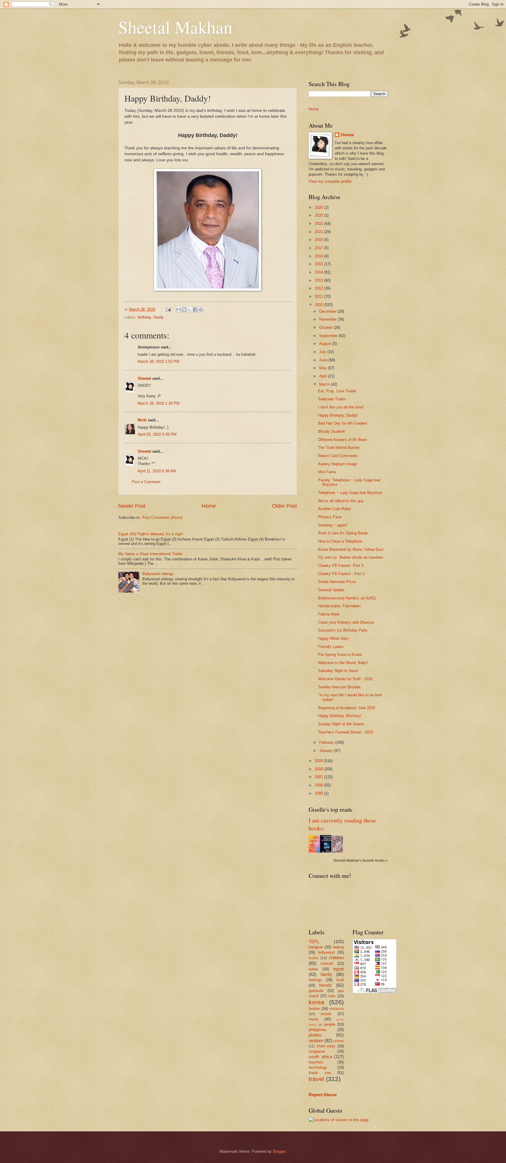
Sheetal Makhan (175, 27)
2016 (319, 256)
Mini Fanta (327, 472)
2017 (319, 248)
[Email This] (179, 309)
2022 (319, 223)
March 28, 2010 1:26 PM (159, 403)
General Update (331, 590)
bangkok (316, 947)
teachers (316, 1062)
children (336, 957)
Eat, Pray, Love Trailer (337, 391)
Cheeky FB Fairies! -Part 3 (340, 565)
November (328, 319)
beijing (338, 947)
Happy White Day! (333, 638)
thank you (320, 1072)
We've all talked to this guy (341, 501)
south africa (320, 1056)
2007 (319, 777)
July (323, 352)
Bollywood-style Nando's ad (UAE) (347, 598)
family (158, 317)
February (327, 742)
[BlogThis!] (184, 309)
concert (327, 963)
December (328, 311)
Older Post (284, 506)
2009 (319, 761)
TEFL (314, 941)
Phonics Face (329, 517)
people (329, 1024)
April (323, 376)
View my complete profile (330, 181)
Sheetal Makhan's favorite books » (360, 860)
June (324, 360)
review (338, 1041)
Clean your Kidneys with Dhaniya (346, 622)
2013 (319, 280)
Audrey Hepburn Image (337, 464)
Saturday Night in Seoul (338, 670)
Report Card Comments (338, 456)
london (314, 1008)
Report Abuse (323, 1094)
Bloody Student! (331, 431)
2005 (319, 793)
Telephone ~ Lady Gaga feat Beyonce (350, 492)
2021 (319, 232)
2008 (319, 769)
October (326, 327)
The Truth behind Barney (339, 447)
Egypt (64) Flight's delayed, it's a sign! (150, 534)
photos (315, 1034)
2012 (319, 288)
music (314, 1019)
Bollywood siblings (158, 574)
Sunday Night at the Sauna (341, 724)
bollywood (326, 952)
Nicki (142, 420)
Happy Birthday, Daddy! (338, 415)
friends (325, 985)
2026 (319, 207)
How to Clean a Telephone (340, 541)
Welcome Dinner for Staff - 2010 (345, 679)
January (326, 750)
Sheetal (144, 378)
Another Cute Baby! (334, 509)
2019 (319, 239)
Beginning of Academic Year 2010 (346, 708)
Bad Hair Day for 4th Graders (342, 423)
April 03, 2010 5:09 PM (157, 434)
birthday (144, 317)
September (329, 335)
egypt (338, 968)
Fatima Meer (328, 614)
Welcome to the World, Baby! (343, 663)
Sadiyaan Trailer (332, 399)
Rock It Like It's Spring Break (343, 533)
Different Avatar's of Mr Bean (342, 439)
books (313, 958)
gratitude (316, 990)
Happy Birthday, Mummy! (339, 716)
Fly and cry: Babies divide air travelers (350, 557)
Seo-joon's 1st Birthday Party (342, 630)
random (316, 1040)
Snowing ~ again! (332, 525)
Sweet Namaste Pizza (337, 581)
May (323, 368)
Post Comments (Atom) (162, 517)
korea (316, 1002)
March (325, 384)
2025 (319, 215)
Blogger (279, 1151)
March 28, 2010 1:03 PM (159, 361)
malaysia (336, 1008)
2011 (319, 296)
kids (332, 996)
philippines (317, 1029)
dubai (313, 969)
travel (316, 1078)
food (340, 980)
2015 (319, 264)
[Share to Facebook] (195, 309)
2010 (319, 304)
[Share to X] (190, 309)
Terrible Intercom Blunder (339, 687)
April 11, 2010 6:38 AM (157, 471)
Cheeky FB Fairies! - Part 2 (341, 574)
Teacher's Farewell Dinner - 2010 (345, 732)
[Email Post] (168, 309)
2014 (319, 272)
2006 (319, 785)
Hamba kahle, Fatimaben (339, 606)
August (325, 343)
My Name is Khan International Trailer (150, 554)
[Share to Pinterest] (201, 309)
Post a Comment (146, 482)
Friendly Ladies (331, 646)
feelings (315, 980)
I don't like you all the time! (341, 407)
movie (326, 1014)
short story (326, 1046)
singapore (317, 1051)
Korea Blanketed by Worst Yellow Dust (351, 549)
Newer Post (132, 506)
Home (209, 506)
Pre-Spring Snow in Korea (340, 654)
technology (318, 1067)
